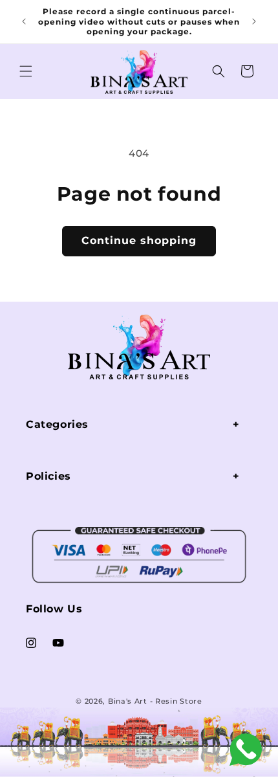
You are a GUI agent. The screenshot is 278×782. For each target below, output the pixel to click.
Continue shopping (139, 240)
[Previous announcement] (24, 21)
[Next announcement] (254, 21)
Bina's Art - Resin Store (155, 701)
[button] (26, 71)
